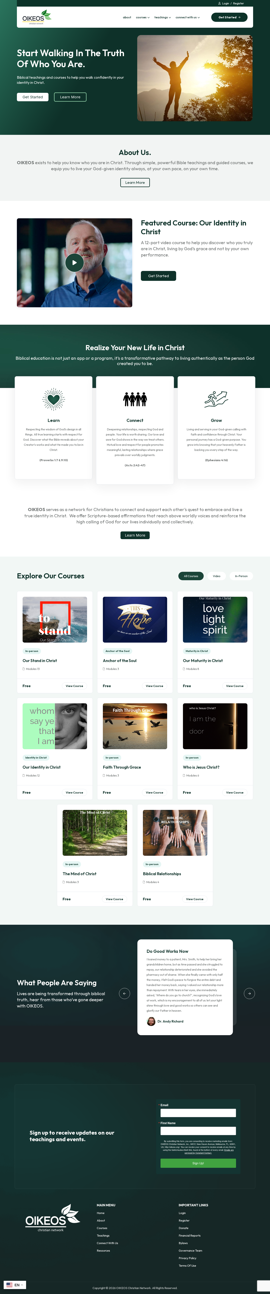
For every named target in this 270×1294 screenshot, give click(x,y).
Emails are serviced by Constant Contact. (209, 1151)
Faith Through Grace (122, 767)
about (127, 17)
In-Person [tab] (241, 576)
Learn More (70, 97)
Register (238, 3)
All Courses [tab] (191, 576)
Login (225, 3)
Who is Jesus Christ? (201, 767)
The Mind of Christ (79, 873)
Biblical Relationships (162, 873)
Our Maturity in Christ (203, 660)
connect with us (186, 17)
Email (164, 1105)
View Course (74, 686)
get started (227, 17)
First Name (168, 1123)
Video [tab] (216, 576)
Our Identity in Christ (42, 767)
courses (141, 17)
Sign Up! (198, 1163)
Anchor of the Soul (119, 660)
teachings (161, 17)
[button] (124, 993)
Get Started (33, 97)
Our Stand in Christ (40, 660)
